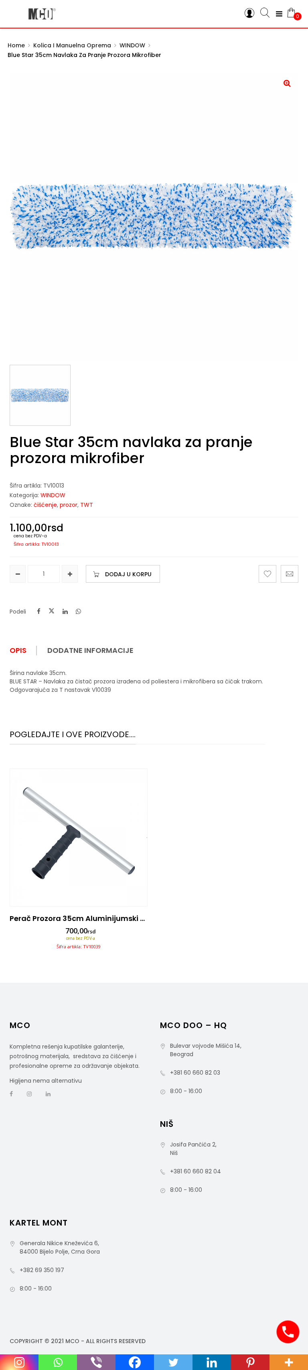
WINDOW (132, 45)
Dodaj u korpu (128, 574)
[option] (79, 861)
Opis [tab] (18, 650)
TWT (86, 505)
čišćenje (45, 505)
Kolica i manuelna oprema (72, 45)
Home (16, 45)
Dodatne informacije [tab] (90, 650)
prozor (68, 505)
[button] (287, 83)
